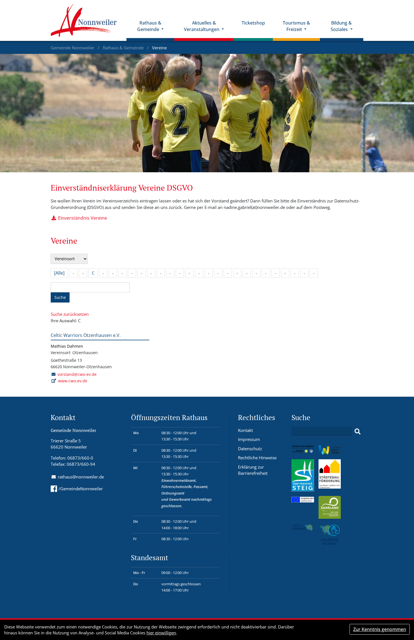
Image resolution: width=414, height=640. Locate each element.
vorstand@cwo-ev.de (77, 374)
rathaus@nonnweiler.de (81, 477)
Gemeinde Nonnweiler (73, 47)
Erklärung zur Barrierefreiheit (253, 470)
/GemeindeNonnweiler (81, 488)
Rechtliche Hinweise (257, 457)
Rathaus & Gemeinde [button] (149, 26)
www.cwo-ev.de (72, 380)
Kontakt (245, 430)
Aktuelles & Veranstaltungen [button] (202, 26)
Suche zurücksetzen (70, 314)
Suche (60, 297)
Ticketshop (253, 23)
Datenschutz (250, 448)
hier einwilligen (161, 632)
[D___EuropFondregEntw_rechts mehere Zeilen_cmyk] (302, 499)
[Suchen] (357, 431)
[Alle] (59, 273)
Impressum (249, 439)
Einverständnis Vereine (82, 218)
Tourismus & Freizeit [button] (296, 26)
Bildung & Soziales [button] (341, 26)
